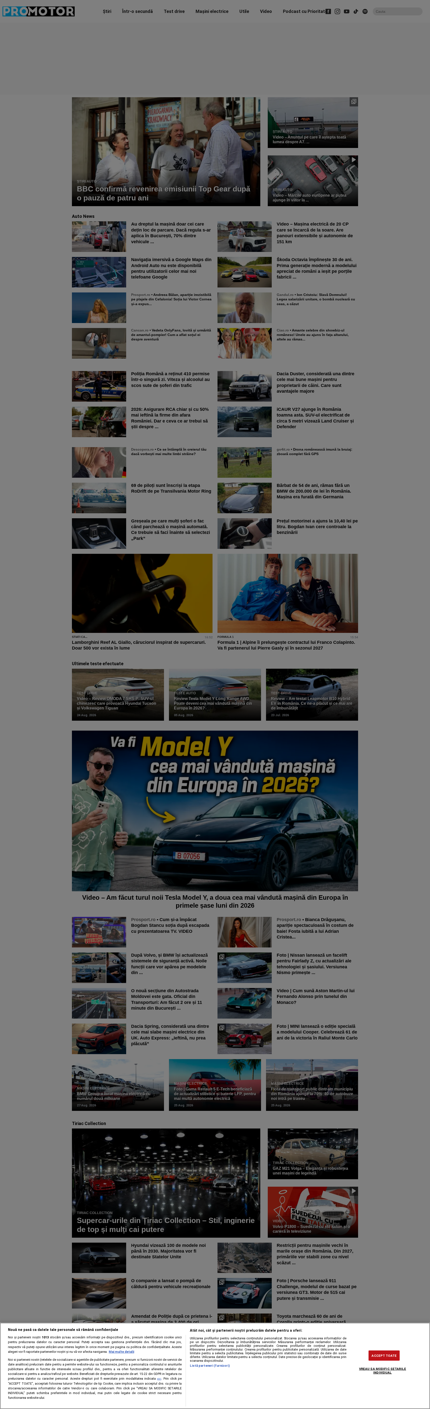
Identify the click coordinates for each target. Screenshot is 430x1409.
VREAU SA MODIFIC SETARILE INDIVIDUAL (382, 1370)
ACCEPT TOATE (384, 1355)
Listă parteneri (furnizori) (210, 1365)
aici (159, 1378)
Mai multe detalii (121, 1352)
